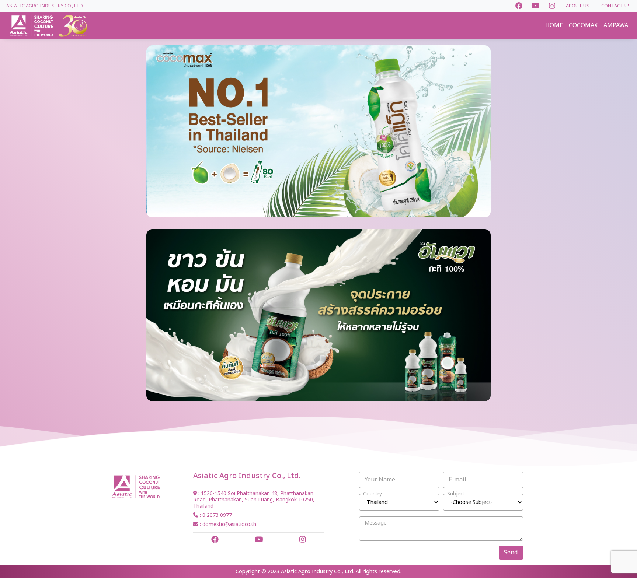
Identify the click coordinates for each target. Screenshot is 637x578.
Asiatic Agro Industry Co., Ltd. (45, 6)
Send (511, 552)
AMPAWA (615, 25)
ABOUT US (577, 6)
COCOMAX (583, 25)
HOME (554, 25)
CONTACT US (616, 6)
